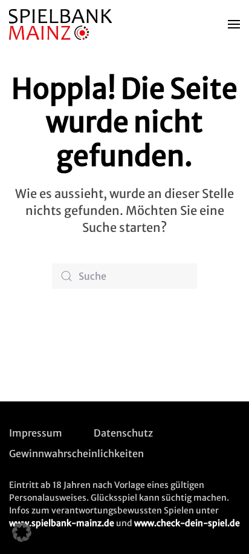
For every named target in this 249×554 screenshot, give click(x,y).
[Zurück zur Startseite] (62, 24)
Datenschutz (123, 433)
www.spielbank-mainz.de (61, 523)
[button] (234, 24)
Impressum (35, 433)
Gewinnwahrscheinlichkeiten (76, 453)
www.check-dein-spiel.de (187, 523)
